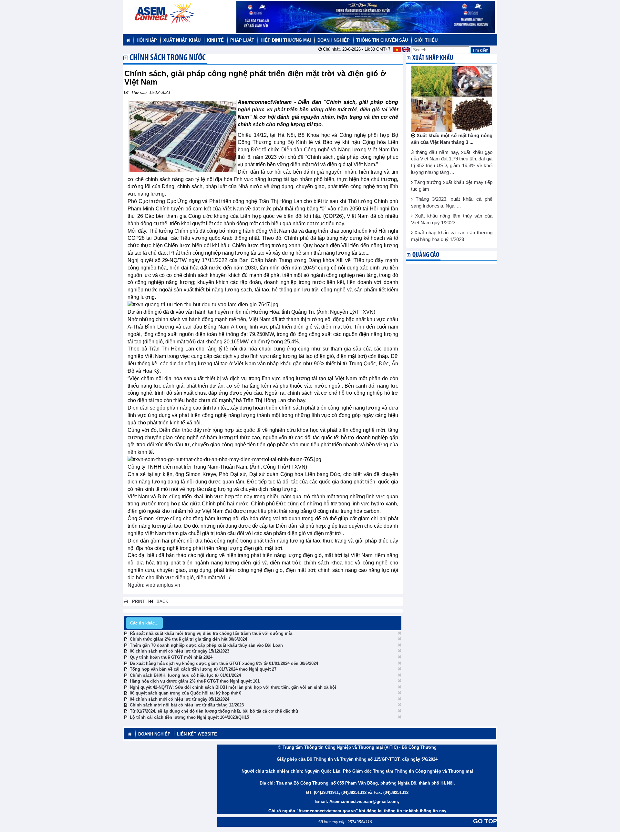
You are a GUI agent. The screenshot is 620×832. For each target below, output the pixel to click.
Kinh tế (215, 40)
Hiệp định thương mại (286, 40)
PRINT (136, 601)
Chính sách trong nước (167, 58)
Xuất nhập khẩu (182, 40)
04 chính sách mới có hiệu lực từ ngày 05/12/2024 (179, 699)
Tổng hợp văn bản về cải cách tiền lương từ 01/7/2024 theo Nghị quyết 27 (203, 669)
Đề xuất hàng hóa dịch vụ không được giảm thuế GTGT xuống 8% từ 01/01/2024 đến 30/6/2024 (224, 663)
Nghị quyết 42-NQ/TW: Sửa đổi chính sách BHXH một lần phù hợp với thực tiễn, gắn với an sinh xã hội (233, 687)
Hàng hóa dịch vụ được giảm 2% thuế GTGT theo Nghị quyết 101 (195, 681)
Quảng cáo (425, 255)
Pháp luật (242, 40)
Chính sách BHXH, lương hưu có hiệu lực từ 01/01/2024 (185, 675)
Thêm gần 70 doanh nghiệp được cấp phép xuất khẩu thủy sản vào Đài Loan (206, 645)
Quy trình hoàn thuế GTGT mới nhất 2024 (171, 657)
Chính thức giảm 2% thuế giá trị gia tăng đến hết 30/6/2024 (188, 639)
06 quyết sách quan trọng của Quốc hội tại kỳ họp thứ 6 (185, 693)
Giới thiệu (426, 40)
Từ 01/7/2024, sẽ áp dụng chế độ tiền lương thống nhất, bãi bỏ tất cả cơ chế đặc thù (214, 711)
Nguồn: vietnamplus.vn (154, 585)
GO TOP (485, 821)
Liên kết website (197, 734)
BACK (160, 601)
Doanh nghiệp (333, 40)
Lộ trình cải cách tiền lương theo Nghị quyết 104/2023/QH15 (189, 717)
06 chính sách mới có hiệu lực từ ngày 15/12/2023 (179, 651)
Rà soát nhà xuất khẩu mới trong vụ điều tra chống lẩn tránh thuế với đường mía (211, 633)
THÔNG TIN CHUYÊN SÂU (382, 40)
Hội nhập (147, 40)
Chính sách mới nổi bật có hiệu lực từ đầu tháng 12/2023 (187, 705)
